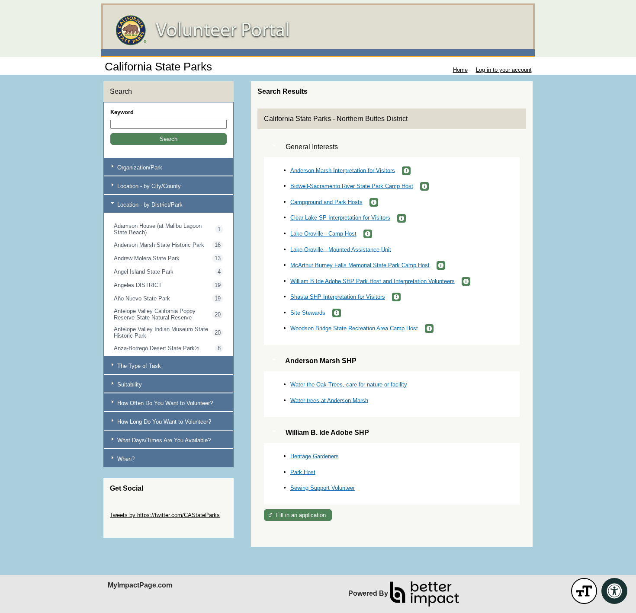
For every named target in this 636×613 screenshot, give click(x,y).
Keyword (122, 112)
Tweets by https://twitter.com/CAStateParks (165, 515)
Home (460, 70)
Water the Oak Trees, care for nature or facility (348, 384)
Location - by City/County (148, 186)
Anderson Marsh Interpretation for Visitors (342, 170)
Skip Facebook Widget (138, 528)
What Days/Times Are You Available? (163, 440)
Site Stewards (307, 312)
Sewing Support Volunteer (322, 488)
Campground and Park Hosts (326, 201)
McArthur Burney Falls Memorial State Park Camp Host (360, 265)
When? (125, 459)
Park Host (302, 472)
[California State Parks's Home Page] (318, 30)
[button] (168, 139)
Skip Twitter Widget (134, 508)
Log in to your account (504, 70)
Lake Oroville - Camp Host (323, 233)
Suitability (129, 384)
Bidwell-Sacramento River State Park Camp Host (351, 186)
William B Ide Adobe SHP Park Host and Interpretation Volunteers (372, 281)
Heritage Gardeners (314, 456)
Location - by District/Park (149, 204)
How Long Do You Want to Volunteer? (163, 421)
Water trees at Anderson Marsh (329, 400)
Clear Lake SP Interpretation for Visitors (340, 217)
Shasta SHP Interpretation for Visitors (337, 297)
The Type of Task (138, 366)
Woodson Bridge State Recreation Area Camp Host (354, 328)
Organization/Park (139, 167)
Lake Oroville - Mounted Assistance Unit (340, 249)
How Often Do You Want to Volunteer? (164, 403)
